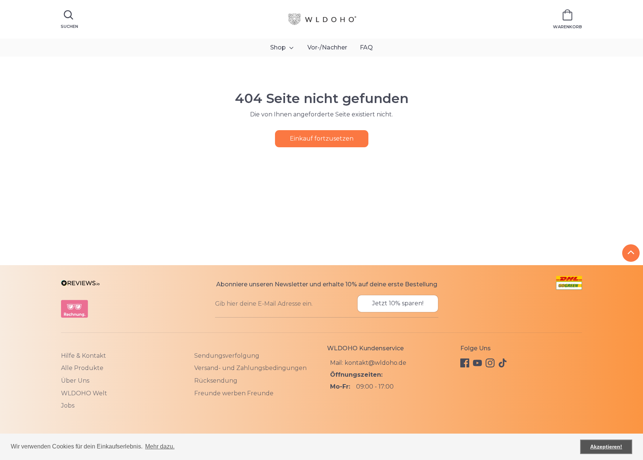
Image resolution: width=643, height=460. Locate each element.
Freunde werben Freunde (233, 393)
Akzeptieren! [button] (606, 447)
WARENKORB (567, 26)
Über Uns (75, 380)
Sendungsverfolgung (226, 355)
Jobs (67, 405)
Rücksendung (215, 380)
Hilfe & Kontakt (83, 355)
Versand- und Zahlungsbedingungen (250, 367)
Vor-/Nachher (327, 47)
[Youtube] (477, 362)
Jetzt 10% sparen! (397, 303)
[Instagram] (490, 362)
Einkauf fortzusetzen (322, 138)
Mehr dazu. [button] (160, 446)
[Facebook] (464, 362)
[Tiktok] (502, 362)
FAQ (366, 47)
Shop (278, 47)
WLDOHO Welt (84, 393)
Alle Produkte (82, 367)
